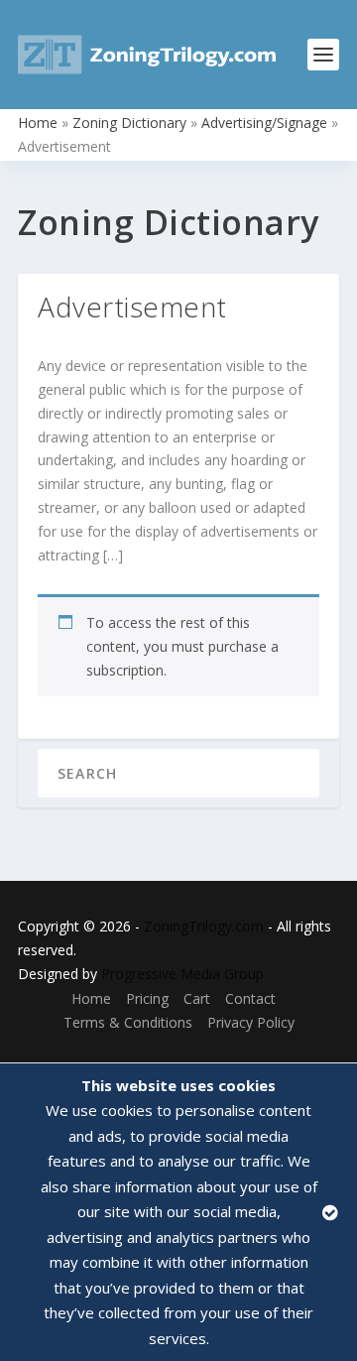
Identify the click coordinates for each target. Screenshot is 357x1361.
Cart (196, 998)
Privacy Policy (251, 1022)
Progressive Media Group (182, 973)
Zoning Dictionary (129, 122)
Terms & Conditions (127, 1022)
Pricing (147, 998)
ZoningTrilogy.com (204, 926)
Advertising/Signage (264, 122)
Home (38, 122)
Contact (250, 998)
